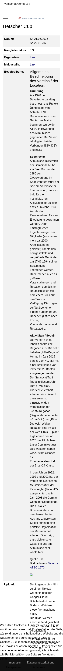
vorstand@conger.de (17, 3)
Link (32, 57)
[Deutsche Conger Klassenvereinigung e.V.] (31, 18)
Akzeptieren (13, 667)
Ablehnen (39, 667)
